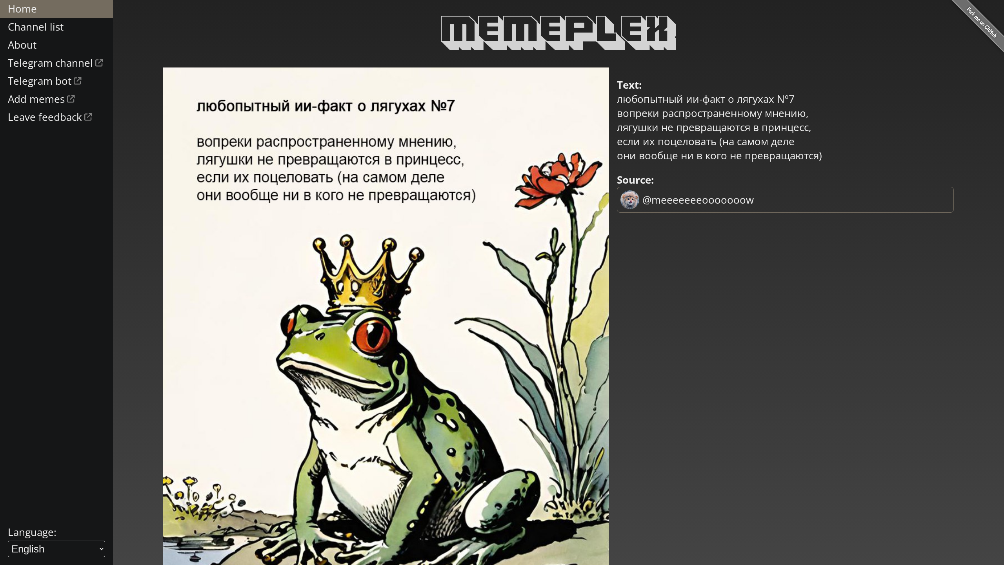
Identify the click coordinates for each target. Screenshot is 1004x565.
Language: (32, 532)
